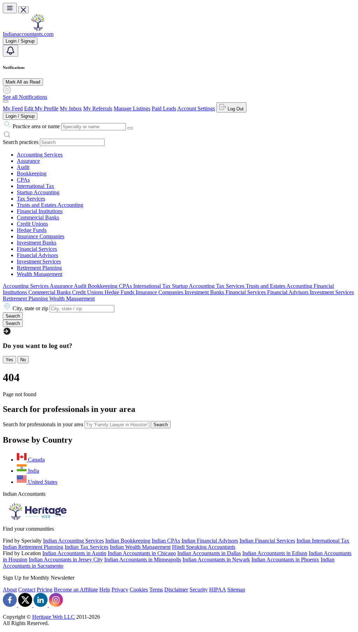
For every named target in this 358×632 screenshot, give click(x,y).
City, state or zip (30, 308)
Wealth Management (39, 274)
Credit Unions (32, 224)
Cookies (139, 590)
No (23, 359)
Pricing (44, 590)
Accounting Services (40, 155)
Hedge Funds (31, 230)
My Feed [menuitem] (13, 108)
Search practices (20, 142)
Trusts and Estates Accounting (50, 205)
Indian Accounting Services (73, 541)
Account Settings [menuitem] (196, 108)
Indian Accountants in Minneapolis (142, 559)
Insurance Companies (40, 236)
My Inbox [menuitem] (71, 108)
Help (104, 590)
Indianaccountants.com (28, 34)
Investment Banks (36, 243)
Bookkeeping (31, 173)
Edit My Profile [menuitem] (41, 108)
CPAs (23, 180)
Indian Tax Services (86, 547)
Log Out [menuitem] (235, 108)
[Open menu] (10, 8)
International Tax (35, 186)
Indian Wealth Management (140, 547)
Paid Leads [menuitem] (164, 108)
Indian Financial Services (267, 541)
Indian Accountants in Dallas (209, 553)
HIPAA (217, 590)
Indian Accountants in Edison (274, 553)
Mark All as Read (23, 82)
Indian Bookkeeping (127, 541)
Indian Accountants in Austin (74, 553)
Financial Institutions (40, 211)
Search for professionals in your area (43, 424)
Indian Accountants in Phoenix (285, 559)
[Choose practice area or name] (130, 128)
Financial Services (37, 249)
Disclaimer (176, 590)
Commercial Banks (38, 217)
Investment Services (39, 261)
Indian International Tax (322, 541)
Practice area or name (36, 126)
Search (160, 424)
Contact (26, 590)
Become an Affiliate (76, 590)
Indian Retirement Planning (33, 547)
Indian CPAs (166, 541)
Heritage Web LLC (53, 617)
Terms (156, 590)
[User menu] (5, 101)
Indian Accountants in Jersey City (66, 559)
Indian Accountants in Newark (216, 559)
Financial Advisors (37, 255)
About (10, 590)
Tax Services (31, 199)
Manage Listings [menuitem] (132, 108)
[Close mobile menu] (23, 9)
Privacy (120, 590)
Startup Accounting (38, 192)
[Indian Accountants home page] (38, 29)
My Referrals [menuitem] (97, 108)
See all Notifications (25, 97)
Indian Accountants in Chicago (142, 553)
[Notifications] (10, 51)
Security (198, 590)
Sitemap (236, 590)
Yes (9, 359)
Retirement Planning (39, 268)
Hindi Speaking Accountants (203, 547)
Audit (23, 167)
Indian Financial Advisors (209, 541)
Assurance (28, 161)
